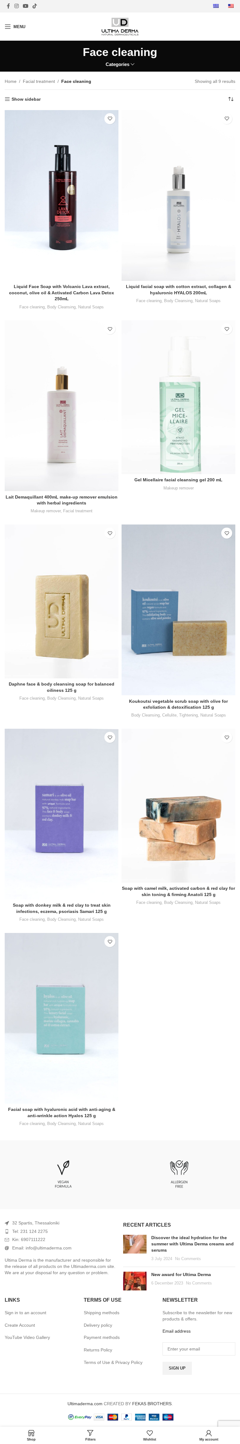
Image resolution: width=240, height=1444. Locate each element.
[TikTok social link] (35, 6)
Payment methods (102, 1337)
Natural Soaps (91, 307)
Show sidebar (26, 99)
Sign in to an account (25, 1312)
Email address (176, 1331)
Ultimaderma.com (85, 1403)
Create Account (20, 1325)
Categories (117, 64)
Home (11, 81)
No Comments (188, 1259)
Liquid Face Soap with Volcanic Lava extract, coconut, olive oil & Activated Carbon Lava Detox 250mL (61, 292)
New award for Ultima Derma (181, 1274)
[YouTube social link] (25, 6)
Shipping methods (101, 1312)
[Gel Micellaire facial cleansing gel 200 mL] (178, 397)
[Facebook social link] (8, 6)
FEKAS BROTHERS (152, 1403)
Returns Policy (98, 1349)
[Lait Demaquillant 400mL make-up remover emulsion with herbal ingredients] (61, 405)
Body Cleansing (61, 307)
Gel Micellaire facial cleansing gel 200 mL (178, 479)
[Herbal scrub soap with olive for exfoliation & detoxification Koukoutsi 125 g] (178, 609)
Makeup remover (46, 511)
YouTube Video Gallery (27, 1337)
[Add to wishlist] (109, 118)
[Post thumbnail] (135, 1248)
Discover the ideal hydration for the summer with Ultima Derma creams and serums (192, 1243)
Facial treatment (39, 81)
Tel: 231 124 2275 (30, 1231)
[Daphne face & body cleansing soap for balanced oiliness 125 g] (61, 601)
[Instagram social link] (16, 6)
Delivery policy (98, 1325)
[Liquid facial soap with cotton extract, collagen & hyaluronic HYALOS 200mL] (178, 195)
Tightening (188, 715)
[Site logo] (120, 26)
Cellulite (169, 715)
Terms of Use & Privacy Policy (113, 1362)
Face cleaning (32, 307)
